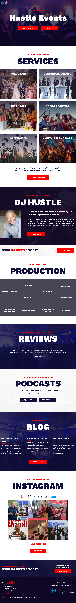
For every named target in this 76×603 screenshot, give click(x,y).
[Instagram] (54, 582)
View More (38, 551)
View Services (27, 28)
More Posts (38, 462)
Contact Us (49, 28)
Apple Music (28, 400)
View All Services (38, 177)
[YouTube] (59, 582)
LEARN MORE (63, 571)
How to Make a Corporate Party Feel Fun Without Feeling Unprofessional (62, 438)
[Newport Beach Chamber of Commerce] (67, 593)
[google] (63, 582)
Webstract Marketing (29, 597)
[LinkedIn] (61, 582)
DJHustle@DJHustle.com (8, 590)
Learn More (36, 234)
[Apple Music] (65, 582)
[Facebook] (56, 582)
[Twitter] (57, 582)
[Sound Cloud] (66, 582)
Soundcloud (47, 400)
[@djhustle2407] (21, 497)
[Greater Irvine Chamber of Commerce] (52, 591)
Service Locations (37, 597)
